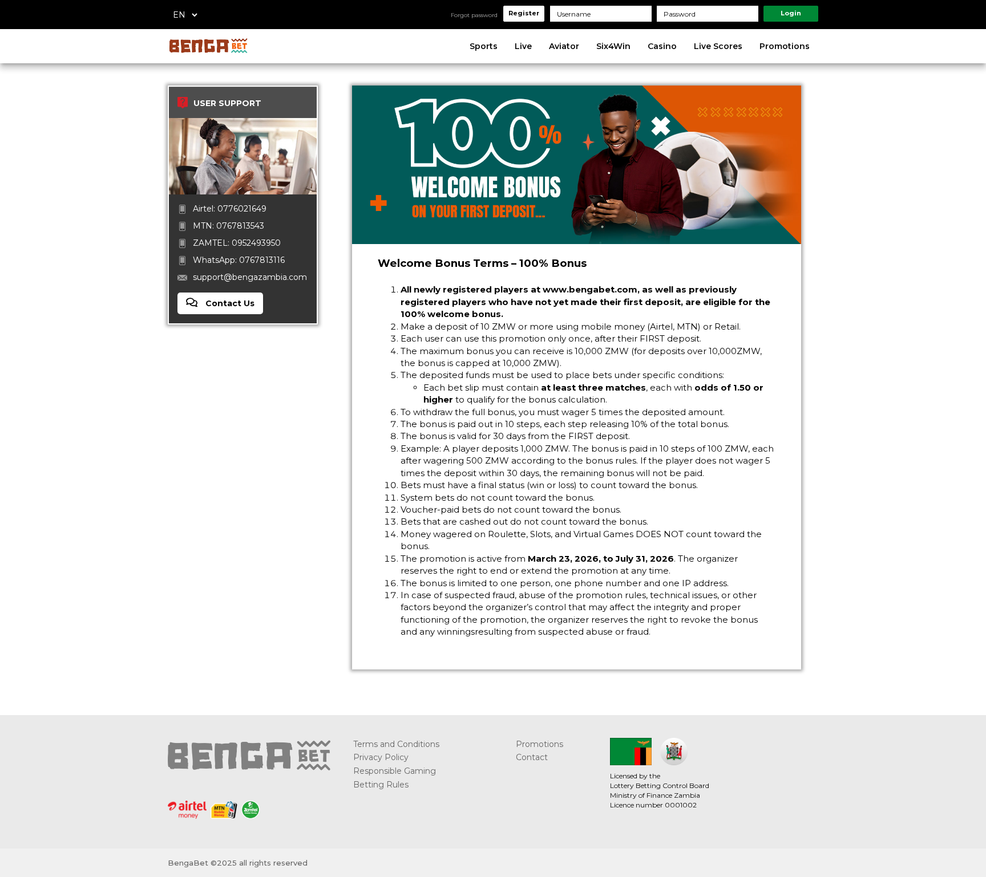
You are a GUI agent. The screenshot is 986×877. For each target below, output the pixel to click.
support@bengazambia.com (250, 277)
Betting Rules (381, 784)
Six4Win (613, 46)
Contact (532, 757)
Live (523, 46)
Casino (662, 46)
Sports (484, 46)
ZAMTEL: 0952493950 (237, 243)
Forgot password (474, 15)
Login (791, 13)
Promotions (784, 46)
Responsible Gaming (394, 771)
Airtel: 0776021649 (229, 209)
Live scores (718, 46)
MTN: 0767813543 (228, 226)
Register (523, 13)
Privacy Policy (381, 757)
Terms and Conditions (396, 744)
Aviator (564, 46)
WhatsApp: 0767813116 (239, 260)
